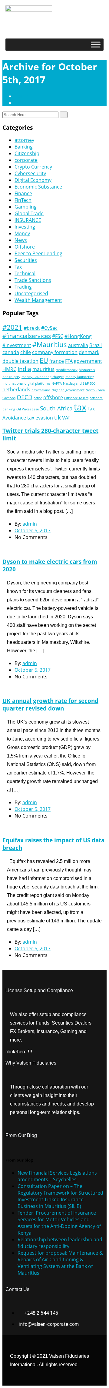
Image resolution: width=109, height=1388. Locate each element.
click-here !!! (18, 1052)
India (24, 369)
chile (25, 352)
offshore (53, 397)
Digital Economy (33, 180)
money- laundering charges (42, 377)
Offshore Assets (76, 398)
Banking (24, 146)
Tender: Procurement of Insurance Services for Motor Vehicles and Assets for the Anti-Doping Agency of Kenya (59, 1222)
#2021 (12, 327)
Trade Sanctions (33, 280)
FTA (69, 361)
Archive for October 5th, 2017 (48, 102)
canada (10, 352)
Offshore (25, 246)
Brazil (95, 345)
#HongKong (78, 336)
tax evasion (40, 417)
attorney (24, 140)
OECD (24, 397)
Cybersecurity (30, 173)
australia (78, 345)
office (38, 398)
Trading (23, 286)
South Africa (56, 408)
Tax (18, 266)
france (56, 361)
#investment (16, 345)
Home (23, 96)
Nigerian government (67, 390)
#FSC (57, 336)
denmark (89, 352)
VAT (66, 417)
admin (29, 523)
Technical (25, 273)
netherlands (16, 389)
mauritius (43, 369)
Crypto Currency (33, 166)
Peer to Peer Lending (38, 253)
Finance (23, 193)
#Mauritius (49, 344)
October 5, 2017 (33, 530)
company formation (55, 352)
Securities (26, 260)
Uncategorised (31, 293)
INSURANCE (28, 220)
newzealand (40, 390)
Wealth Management (38, 300)
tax (80, 407)
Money (22, 233)
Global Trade (29, 213)
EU (44, 360)
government (88, 361)
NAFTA (56, 383)
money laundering (79, 377)
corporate (26, 160)
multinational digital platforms (26, 383)
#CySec (49, 328)
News (21, 240)
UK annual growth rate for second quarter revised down (50, 704)
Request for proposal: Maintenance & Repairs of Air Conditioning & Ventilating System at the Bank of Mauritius (60, 1262)
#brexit (32, 328)
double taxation (20, 361)
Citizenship (27, 153)
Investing (25, 226)
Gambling (26, 206)
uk (57, 417)
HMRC (9, 369)
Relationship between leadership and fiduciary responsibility (60, 1242)
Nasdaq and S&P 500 (79, 383)
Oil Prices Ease (27, 409)
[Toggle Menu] (96, 44)
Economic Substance (38, 186)
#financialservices (26, 336)
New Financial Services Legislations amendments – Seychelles (57, 1176)
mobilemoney (67, 370)
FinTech (23, 200)
